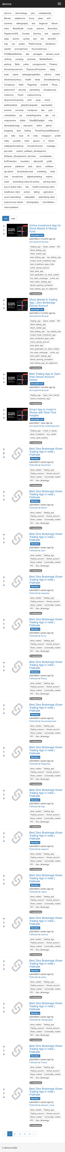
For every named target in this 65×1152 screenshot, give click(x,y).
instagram (46, 135)
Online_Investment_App (40, 398)
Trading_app (35, 246)
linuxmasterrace (39, 48)
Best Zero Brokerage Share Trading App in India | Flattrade (45, 451)
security (22, 89)
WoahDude (18, 28)
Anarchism (53, 28)
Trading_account (37, 473)
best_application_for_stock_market (44, 274)
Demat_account (52, 473)
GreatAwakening (52, 79)
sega (6, 38)
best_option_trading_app (40, 281)
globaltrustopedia (29, 105)
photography (33, 202)
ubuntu (16, 38)
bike (13, 135)
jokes (40, 18)
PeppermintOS (11, 33)
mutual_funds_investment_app (43, 260)
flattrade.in (35, 458)
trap (6, 43)
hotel (52, 171)
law (27, 186)
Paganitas (32, 84)
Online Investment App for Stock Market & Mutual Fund (45, 228)
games (36, 140)
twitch (39, 125)
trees (6, 28)
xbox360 (52, 38)
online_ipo (54, 278)
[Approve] (3, 226)
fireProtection (10, 161)
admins (47, 74)
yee (6, 135)
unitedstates (10, 115)
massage (51, 145)
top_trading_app (54, 257)
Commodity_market (52, 476)
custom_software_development (31, 150)
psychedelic (46, 105)
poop (38, 99)
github (49, 125)
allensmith (38, 161)
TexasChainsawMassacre (47, 130)
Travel (20, 94)
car (53, 115)
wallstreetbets (10, 105)
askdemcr (19, 166)
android (44, 84)
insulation (25, 161)
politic (49, 161)
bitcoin (55, 23)
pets (30, 166)
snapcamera (10, 120)
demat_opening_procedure (41, 285)
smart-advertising (12, 196)
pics (33, 13)
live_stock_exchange (39, 278)
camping (19, 59)
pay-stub (8, 150)
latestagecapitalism (31, 74)
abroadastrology (12, 125)
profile (58, 135)
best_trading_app (37, 257)
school (27, 191)
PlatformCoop (35, 43)
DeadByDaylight (37, 120)
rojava (15, 74)
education (28, 125)
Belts (17, 64)
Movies (7, 18)
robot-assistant (11, 207)
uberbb (7, 48)
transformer (17, 176)
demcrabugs (21, 13)
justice (22, 43)
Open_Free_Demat (51, 395)
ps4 (35, 38)
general (7, 166)
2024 (26, 140)
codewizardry (45, 13)
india (35, 135)
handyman (32, 110)
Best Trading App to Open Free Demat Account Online (44, 377)
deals (37, 79)
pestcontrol (9, 89)
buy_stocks (51, 434)
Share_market (49, 246)
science (40, 28)
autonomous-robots (13, 202)
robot (6, 181)
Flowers (53, 64)
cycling (26, 38)
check (47, 99)
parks (26, 64)
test (33, 23)
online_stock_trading (38, 437)
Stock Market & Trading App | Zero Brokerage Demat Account (43, 302)
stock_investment (37, 434)
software (49, 166)
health (28, 79)
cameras (8, 23)
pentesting (35, 89)
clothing (7, 59)
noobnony (9, 94)
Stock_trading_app (38, 250)
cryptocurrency (34, 94)
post (51, 110)
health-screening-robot (43, 186)
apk (47, 115)
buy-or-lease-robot (13, 186)
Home (51, 140)
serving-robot (49, 181)
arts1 (29, 99)
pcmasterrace (21, 48)
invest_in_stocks (50, 430)
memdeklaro (48, 202)
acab (6, 74)
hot (5, 218)
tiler (43, 110)
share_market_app (38, 253)
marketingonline (33, 115)
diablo (23, 120)
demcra (6, 4)
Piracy (55, 84)
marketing (41, 171)
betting (27, 130)
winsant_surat (52, 53)
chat (6, 176)
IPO (58, 246)
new (13, 218)
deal (19, 130)
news (57, 74)
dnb (46, 33)
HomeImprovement (13, 69)
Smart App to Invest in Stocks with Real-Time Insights (42, 412)
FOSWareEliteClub (13, 53)
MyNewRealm (46, 59)
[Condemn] (3, 234)
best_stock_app (36, 271)
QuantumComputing (13, 99)
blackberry (50, 43)
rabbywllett (29, 196)
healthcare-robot (12, 191)
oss (13, 43)
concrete (19, 110)
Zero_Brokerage (42, 480)
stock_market (35, 470)
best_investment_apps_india (42, 264)
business (31, 59)
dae (27, 53)
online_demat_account (39, 267)
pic (21, 115)
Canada (25, 33)
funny (31, 18)
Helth (21, 84)
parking (7, 64)
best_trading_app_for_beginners (43, 288)
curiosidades (46, 156)
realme (49, 176)
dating (37, 191)
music (30, 28)
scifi (48, 18)
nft (28, 135)
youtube (17, 140)
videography (22, 23)
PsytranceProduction (36, 69)
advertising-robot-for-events (26, 181)
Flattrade (33, 464)
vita (42, 38)
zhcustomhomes (35, 145)
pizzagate (37, 53)
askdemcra (20, 18)
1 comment (35, 826)
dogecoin (43, 23)
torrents (7, 110)
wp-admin (8, 171)
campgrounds (39, 64)
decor (39, 166)
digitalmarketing (34, 176)
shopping (8, 130)
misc (50, 120)
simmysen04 (35, 241)
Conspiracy (9, 84)
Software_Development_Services (20, 156)
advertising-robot (47, 196)
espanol (56, 33)
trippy (52, 69)
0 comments (35, 293)
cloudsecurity (49, 89)
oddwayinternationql (13, 145)
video (6, 140)
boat (21, 135)
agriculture (48, 191)
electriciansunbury (12, 79)
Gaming (37, 33)
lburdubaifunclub (25, 171)
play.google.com (37, 235)
